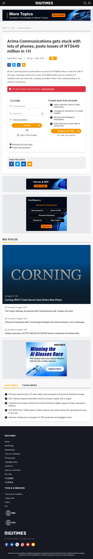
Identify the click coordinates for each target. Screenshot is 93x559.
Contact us (9, 466)
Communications (24, 28)
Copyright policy (11, 462)
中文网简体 (9, 482)
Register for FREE (66, 131)
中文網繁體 (9, 478)
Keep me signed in (20, 119)
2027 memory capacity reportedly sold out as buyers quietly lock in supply (39, 398)
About (7, 441)
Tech (12, 28)
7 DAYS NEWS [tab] (29, 385)
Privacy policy (10, 458)
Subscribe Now (48, 89)
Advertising (9, 445)
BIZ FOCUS (10, 239)
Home (4, 28)
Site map (8, 474)
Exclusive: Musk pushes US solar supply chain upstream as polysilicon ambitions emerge (46, 394)
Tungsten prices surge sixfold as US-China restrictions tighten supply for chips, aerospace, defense (46, 404)
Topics (7, 502)
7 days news (9, 498)
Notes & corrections (13, 470)
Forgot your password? (21, 147)
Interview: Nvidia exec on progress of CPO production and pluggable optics (40, 417)
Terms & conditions (12, 454)
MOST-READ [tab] (11, 385)
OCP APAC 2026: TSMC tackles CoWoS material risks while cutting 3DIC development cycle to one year (47, 411)
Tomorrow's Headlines (14, 494)
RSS (6, 506)
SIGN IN (26, 125)
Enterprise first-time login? (22, 144)
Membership (10, 450)
